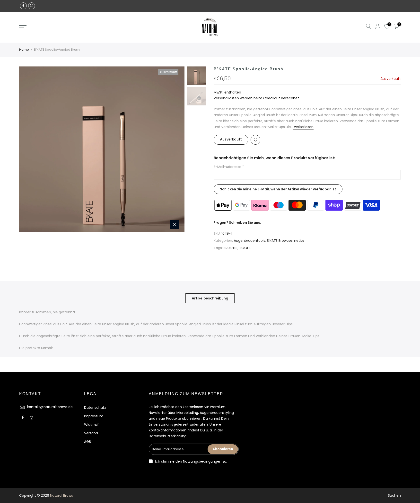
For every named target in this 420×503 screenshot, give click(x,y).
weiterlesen (303, 126)
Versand (91, 433)
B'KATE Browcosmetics (286, 240)
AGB (87, 441)
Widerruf (91, 424)
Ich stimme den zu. (191, 461)
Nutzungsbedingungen (202, 461)
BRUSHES (230, 247)
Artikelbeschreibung (210, 298)
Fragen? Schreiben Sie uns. (237, 222)
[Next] (176, 149)
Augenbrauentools (249, 240)
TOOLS (245, 247)
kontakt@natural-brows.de (50, 406)
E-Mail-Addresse (229, 166)
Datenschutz (95, 407)
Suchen (394, 495)
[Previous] (27, 149)
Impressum (93, 416)
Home (24, 49)
